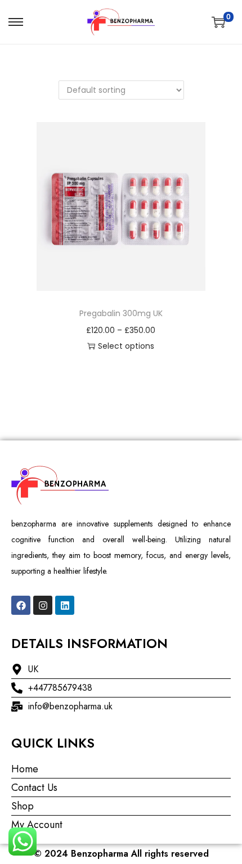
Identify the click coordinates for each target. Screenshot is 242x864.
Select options (126, 346)
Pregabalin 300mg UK (121, 313)
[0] (218, 22)
